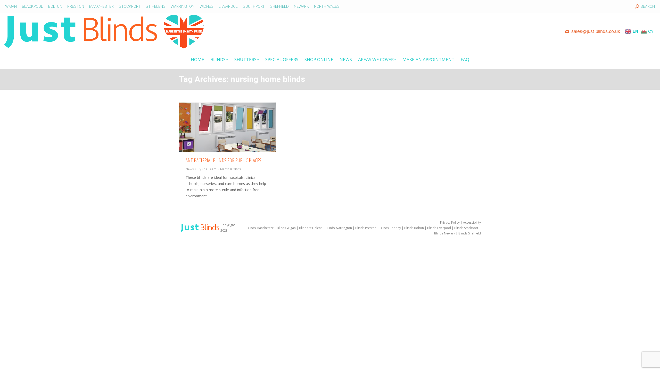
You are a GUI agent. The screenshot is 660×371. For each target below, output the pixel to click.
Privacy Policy (450, 222)
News (190, 169)
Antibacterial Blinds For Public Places (223, 160)
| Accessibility (470, 222)
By (206, 169)
